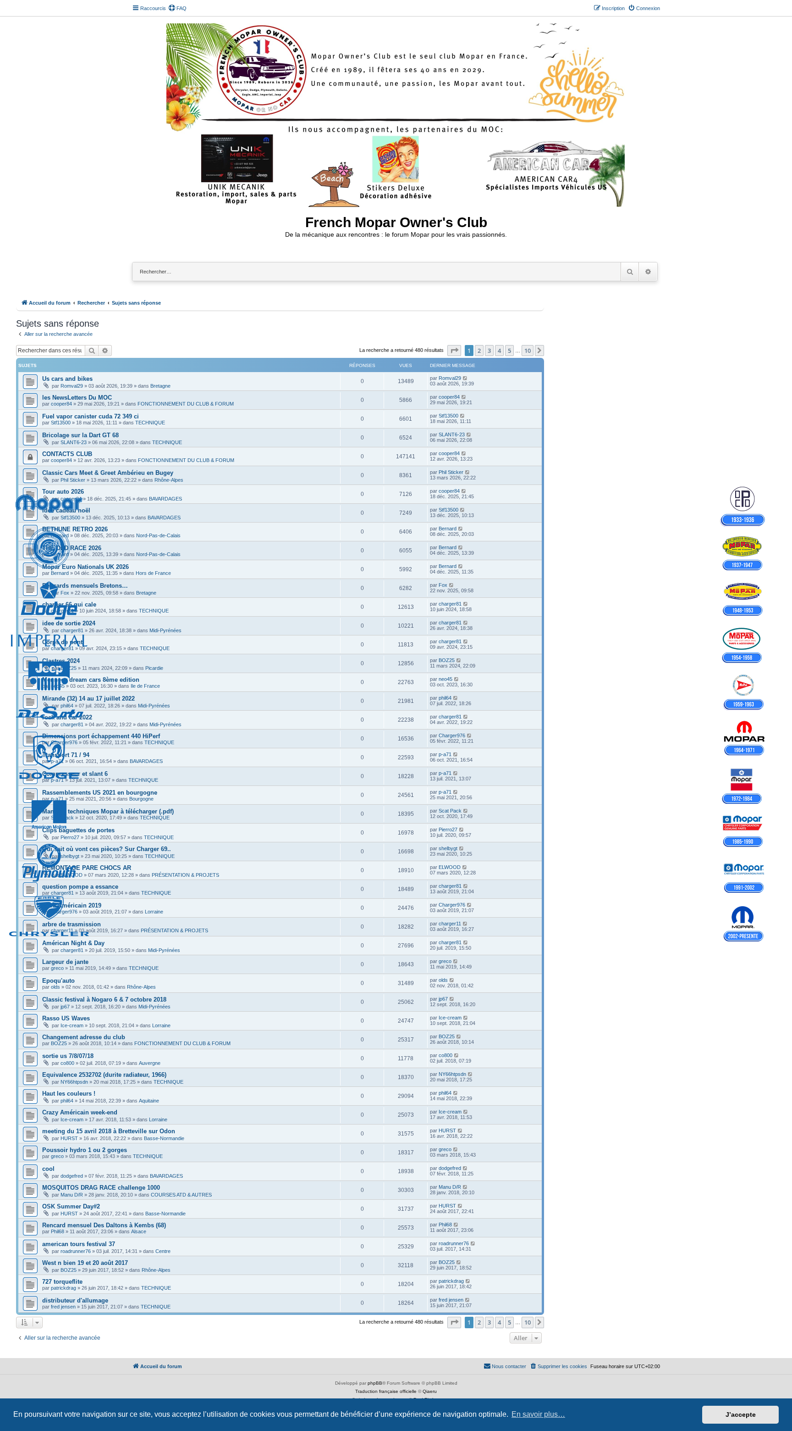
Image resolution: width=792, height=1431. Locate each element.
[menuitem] (177, 8)
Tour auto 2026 (63, 491)
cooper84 (61, 403)
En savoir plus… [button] (538, 1414)
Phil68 (57, 1231)
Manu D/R (71, 1194)
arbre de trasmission (71, 924)
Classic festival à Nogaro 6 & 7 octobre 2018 (104, 999)
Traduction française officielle (386, 1391)
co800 (67, 1063)
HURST (69, 1138)
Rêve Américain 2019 (71, 905)
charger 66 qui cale (69, 604)
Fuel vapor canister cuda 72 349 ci (90, 416)
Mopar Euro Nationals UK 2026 (85, 566)
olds (55, 987)
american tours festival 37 (78, 1244)
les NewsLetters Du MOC (77, 397)
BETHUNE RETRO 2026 (75, 529)
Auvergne (149, 1063)
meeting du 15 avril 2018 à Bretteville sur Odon (108, 1131)
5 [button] (509, 350)
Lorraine (154, 911)
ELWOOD (71, 875)
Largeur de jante (65, 961)
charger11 (62, 930)
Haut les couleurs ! (68, 1093)
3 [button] (489, 350)
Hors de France (153, 573)
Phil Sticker (72, 480)
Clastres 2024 (61, 660)
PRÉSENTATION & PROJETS (185, 875)
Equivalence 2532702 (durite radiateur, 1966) (104, 1074)
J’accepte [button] (741, 1414)
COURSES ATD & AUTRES (181, 1194)
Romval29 (71, 386)
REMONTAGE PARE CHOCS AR (86, 867)
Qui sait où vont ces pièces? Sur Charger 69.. (106, 849)
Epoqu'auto (58, 980)
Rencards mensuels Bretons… (85, 585)
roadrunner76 (75, 1251)
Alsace (138, 1231)
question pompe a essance (80, 886)
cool (48, 1168)
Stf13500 (61, 422)
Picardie (154, 668)
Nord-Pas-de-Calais (158, 535)
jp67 (65, 1006)
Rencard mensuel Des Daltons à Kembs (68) (104, 1225)
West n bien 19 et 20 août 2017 (85, 1262)
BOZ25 (68, 668)
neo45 (58, 686)
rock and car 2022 (67, 717)
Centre (162, 1251)
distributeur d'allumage (75, 1300)
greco (57, 968)
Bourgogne (141, 799)
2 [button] (479, 350)
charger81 (62, 610)
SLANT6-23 (73, 442)
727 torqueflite (62, 1281)
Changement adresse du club (83, 1037)
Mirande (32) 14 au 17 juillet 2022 (88, 698)
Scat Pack (62, 817)
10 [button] (527, 350)
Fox (64, 593)
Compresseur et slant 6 (75, 773)
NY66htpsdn (74, 1082)
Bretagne (160, 386)
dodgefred (71, 1176)
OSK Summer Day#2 (71, 1206)
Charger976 (64, 742)
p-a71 (57, 761)
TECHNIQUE (150, 422)
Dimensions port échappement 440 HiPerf (101, 736)
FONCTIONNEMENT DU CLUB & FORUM (186, 403)
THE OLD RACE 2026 (71, 548)
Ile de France (145, 686)
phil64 (66, 705)
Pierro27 (69, 837)
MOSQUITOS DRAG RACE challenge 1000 (101, 1187)
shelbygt (69, 856)
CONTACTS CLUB (67, 454)
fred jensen (63, 1306)
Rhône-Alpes (168, 480)
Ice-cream (71, 1025)
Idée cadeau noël (66, 510)
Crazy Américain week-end (79, 1112)
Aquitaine (149, 1100)
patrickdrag (63, 1288)
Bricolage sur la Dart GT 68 (80, 435)
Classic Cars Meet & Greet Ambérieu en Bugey (107, 472)
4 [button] (499, 350)
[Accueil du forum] (396, 113)
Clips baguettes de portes (78, 830)
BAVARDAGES (165, 498)
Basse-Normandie (164, 1138)
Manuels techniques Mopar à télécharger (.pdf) (108, 811)
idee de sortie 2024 (68, 623)
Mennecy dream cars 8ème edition (90, 679)
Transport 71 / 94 (65, 755)
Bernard (60, 535)
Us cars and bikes (67, 378)
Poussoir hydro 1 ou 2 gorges (84, 1150)
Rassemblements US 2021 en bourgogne (99, 792)
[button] (454, 350)
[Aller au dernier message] (465, 378)
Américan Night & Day (73, 943)
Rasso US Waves (66, 1018)
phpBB (375, 1383)
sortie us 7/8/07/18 (68, 1055)
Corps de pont (62, 642)
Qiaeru (430, 1391)
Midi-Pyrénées (165, 630)
